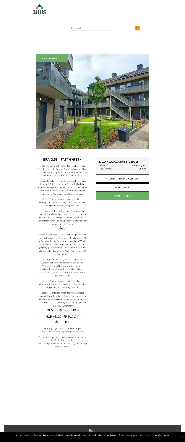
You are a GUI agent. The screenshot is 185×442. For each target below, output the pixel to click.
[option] (92, 101)
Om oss (119, 4)
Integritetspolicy (97, 438)
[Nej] (181, 436)
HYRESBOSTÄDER (82, 4)
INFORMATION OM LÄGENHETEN (122, 178)
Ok (82, 438)
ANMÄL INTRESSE (122, 196)
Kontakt (130, 4)
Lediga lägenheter (103, 4)
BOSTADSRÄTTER (64, 4)
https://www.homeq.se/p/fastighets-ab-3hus (62, 331)
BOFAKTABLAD (123, 187)
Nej (87, 438)
